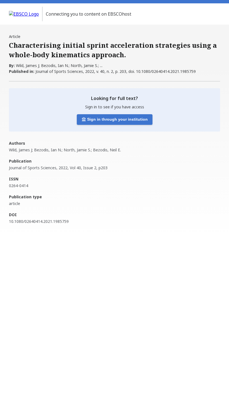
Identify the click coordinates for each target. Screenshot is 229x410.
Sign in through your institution (117, 119)
